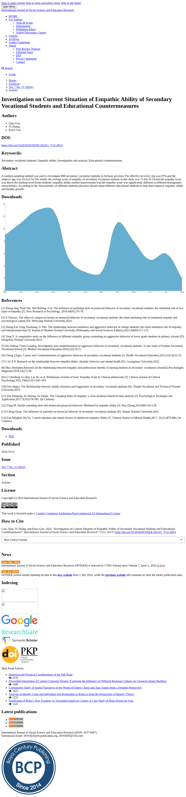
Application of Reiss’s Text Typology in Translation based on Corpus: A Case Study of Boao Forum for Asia (71, 700)
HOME (13, 16)
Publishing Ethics (26, 29)
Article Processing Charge (31, 32)
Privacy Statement (26, 58)
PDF (11, 436)
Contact (20, 62)
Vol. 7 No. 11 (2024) (21, 87)
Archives (14, 39)
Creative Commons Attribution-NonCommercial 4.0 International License (78, 513)
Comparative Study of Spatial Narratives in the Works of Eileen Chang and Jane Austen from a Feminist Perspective (75, 687)
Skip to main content (13, 3)
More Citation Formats (15, 540)
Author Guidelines (19, 42)
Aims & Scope (24, 22)
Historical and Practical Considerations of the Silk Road (40, 674)
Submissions (23, 26)
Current (13, 35)
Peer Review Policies (28, 48)
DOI (18, 55)
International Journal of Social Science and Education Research (37, 10)
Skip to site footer (71, 3)
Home (13, 80)
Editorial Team (24, 52)
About (12, 45)
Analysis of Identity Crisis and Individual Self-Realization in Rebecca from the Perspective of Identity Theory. (72, 694)
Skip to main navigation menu (43, 3)
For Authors (16, 19)
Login (12, 74)
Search (8, 68)
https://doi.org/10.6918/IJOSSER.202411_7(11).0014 (32, 145)
